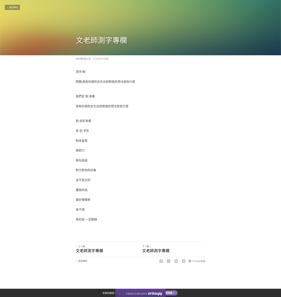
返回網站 (13, 7)
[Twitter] (168, 261)
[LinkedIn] (176, 261)
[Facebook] (161, 261)
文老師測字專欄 (89, 250)
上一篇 (81, 246)
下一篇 (145, 246)
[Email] (183, 261)
